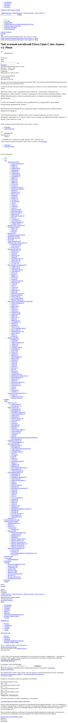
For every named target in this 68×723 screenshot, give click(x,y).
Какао (10, 524)
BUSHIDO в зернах (18, 412)
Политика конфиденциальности (14, 614)
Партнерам (7, 3)
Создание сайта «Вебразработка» (11, 659)
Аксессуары (8, 558)
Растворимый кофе (15, 472)
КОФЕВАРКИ (13, 559)
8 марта (12, 569)
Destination (15, 170)
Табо (13, 387)
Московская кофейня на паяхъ (21, 509)
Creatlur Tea (15, 266)
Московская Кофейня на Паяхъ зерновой (24, 437)
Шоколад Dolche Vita (18, 539)
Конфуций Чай (16, 211)
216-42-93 (28, 13)
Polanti (14, 190)
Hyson (14, 274)
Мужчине (12, 570)
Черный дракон (17, 398)
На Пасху (11, 575)
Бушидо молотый (17, 461)
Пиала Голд (15, 383)
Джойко (15, 529)
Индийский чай (14, 227)
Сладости (12, 528)
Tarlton (14, 198)
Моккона (15, 507)
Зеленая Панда (16, 374)
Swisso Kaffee (16, 431)
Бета (13, 369)
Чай (5, 160)
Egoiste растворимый (18, 480)
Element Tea (15, 312)
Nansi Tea (15, 255)
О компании (8, 2)
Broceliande (16, 410)
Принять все (4, 695)
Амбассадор (16, 433)
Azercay (14, 304)
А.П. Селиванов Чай (18, 328)
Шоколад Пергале (17, 545)
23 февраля (13, 567)
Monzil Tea (15, 320)
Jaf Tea (14, 184)
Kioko (14, 318)
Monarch (15, 486)
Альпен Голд (16, 534)
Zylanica (14, 206)
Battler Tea (15, 306)
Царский (15, 390)
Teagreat (14, 325)
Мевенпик (15, 466)
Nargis (14, 230)
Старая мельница (17, 442)
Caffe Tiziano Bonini (18, 414)
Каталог (6, 623)
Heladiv (14, 178)
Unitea (14, 204)
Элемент (15, 391)
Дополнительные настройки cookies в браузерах (15, 701)
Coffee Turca (16, 450)
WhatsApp (4, 10)
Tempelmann (16, 409)
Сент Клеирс (16, 385)
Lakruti (14, 185)
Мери (14, 231)
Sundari (14, 197)
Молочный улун (14, 238)
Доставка (7, 5)
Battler (14, 165)
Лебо (13, 436)
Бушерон (15, 551)
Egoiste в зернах (17, 418)
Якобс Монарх (16, 516)
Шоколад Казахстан (18, 542)
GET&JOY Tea (16, 347)
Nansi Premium (16, 356)
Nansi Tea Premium (17, 189)
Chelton (14, 311)
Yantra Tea (15, 326)
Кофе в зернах (13, 407)
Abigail (14, 341)
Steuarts (14, 195)
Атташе (14, 434)
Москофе (15, 510)
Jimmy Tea (15, 317)
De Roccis (15, 415)
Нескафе (14, 512)
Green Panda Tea (17, 269)
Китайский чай (14, 236)
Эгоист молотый (17, 471)
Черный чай (13, 337)
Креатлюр (15, 261)
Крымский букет (17, 331)
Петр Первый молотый (19, 467)
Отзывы (6, 617)
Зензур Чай (15, 330)
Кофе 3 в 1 (12, 402)
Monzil (14, 355)
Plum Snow (15, 282)
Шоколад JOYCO (17, 540)
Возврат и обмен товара (11, 616)
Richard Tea (15, 192)
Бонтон (14, 371)
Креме (14, 502)
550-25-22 (6, 13)
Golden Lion (15, 314)
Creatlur (14, 345)
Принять (3, 718)
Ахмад (14, 208)
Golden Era (15, 173)
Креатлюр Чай (16, 212)
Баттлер (14, 368)
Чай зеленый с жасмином (17, 265)
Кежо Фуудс (16, 209)
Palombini (15, 426)
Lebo (13, 456)
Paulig (14, 428)
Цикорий (12, 518)
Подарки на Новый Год (16, 564)
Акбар (14, 366)
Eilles (13, 482)
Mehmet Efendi (16, 445)
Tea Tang (15, 200)
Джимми (15, 372)
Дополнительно (5, 633)
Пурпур (14, 554)
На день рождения (15, 573)
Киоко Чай (15, 290)
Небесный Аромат (17, 216)
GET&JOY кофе (17, 452)
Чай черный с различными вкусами (20, 301)
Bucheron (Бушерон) (18, 532)
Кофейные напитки (15, 440)
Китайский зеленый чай (16, 235)
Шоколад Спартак (18, 547)
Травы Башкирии (14, 241)
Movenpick (15, 425)
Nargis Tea (15, 358)
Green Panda (16, 174)
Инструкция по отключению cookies (12, 716)
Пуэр (11, 239)
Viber (8, 10)
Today (14, 494)
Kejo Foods (16, 246)
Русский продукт (17, 513)
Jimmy (14, 228)
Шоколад (12, 531)
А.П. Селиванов (17, 497)
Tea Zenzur (15, 201)
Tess (13, 203)
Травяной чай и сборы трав (17, 242)
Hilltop (14, 315)
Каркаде (11, 233)
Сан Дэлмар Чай (17, 298)
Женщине (12, 572)
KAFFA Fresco (16, 485)
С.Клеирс (15, 219)
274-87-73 (39, 13)
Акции (6, 630)
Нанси (14, 292)
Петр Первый (16, 439)
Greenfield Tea (16, 244)
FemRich (14, 171)
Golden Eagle (16, 404)
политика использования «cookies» (11, 674)
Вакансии (7, 613)
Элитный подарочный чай (17, 393)
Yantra (14, 363)
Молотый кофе (13, 444)
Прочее (6, 581)
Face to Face (15, 420)
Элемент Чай (16, 223)
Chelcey (14, 166)
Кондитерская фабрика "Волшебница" (23, 553)
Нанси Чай (15, 333)
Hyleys (14, 179)
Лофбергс (15, 464)
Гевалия (14, 499)
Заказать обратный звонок (9, 647)
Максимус (15, 505)
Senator (14, 490)
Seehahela (15, 339)
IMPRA (14, 182)
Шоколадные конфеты (16, 548)
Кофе (5, 401)
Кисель (11, 526)
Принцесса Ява (17, 295)
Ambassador (15, 474)
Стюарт (14, 336)
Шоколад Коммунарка (19, 543)
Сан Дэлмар (16, 220)
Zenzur (14, 364)
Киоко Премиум (17, 377)
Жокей (14, 463)
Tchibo (14, 493)
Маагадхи (15, 214)
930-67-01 (17, 13)
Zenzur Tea (15, 260)
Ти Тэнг (15, 263)
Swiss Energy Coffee (18, 429)
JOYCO (15, 550)
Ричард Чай (15, 296)
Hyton (14, 181)
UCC (13, 496)
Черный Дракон (17, 222)
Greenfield (15, 176)
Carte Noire (16, 478)
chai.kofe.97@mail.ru (7, 600)
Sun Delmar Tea (17, 258)
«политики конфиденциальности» (33, 674)
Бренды (6, 611)
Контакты (7, 7)
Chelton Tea (15, 268)
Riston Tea (15, 193)
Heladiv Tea (15, 250)
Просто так (13, 566)
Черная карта (16, 515)
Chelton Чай (15, 168)
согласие (9, 668)
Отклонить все (14, 695)
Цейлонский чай (14, 249)
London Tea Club (17, 187)
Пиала (14, 334)
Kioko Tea (15, 247)
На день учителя (14, 577)
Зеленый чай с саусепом (16, 225)
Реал (13, 217)
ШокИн (14, 537)
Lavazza (14, 423)
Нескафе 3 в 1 (16, 406)
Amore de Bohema (17, 163)
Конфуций (15, 379)
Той (13, 388)
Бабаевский (15, 535)
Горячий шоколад (14, 523)
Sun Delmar (16, 322)
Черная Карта (16, 469)
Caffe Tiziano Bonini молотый (21, 448)
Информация (5, 620)
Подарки (7, 562)
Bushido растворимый (18, 477)
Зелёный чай (13, 162)
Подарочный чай (14, 578)
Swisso (14, 491)
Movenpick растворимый (19, 488)
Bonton (14, 307)
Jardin (14, 421)
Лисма (14, 380)
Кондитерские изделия (11, 521)
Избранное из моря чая (19, 375)
